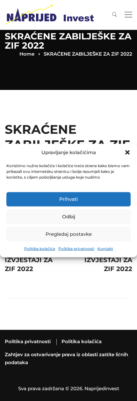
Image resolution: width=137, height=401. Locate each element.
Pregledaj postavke (69, 234)
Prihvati (68, 199)
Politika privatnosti (76, 248)
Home (26, 54)
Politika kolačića (39, 248)
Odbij (68, 217)
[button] (127, 152)
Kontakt (105, 248)
